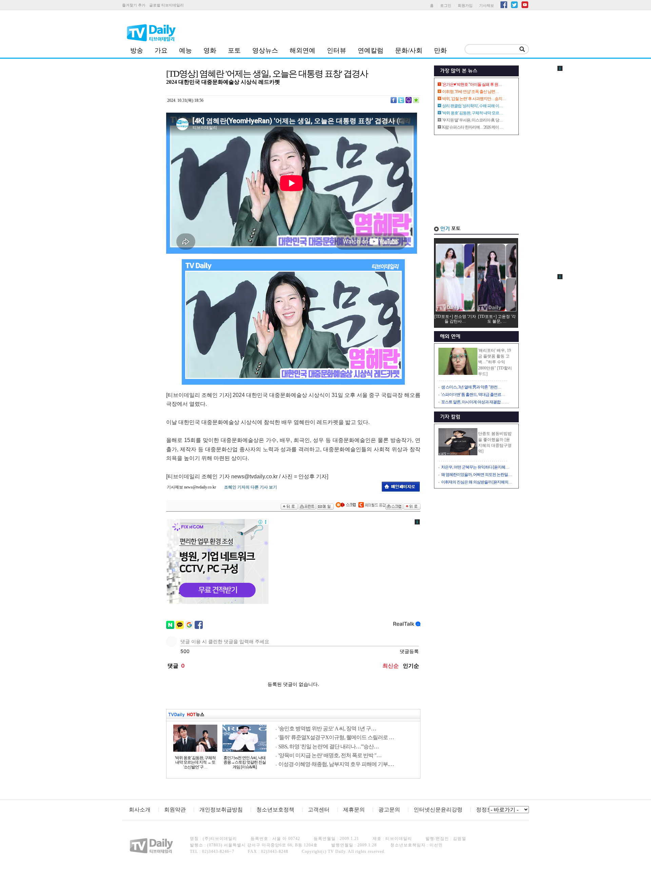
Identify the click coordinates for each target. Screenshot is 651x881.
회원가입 (465, 5)
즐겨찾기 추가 (133, 5)
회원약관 (175, 809)
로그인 (445, 5)
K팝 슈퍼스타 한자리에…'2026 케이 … (472, 127)
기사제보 (486, 5)
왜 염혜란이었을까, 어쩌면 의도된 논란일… (476, 474)
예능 (185, 50)
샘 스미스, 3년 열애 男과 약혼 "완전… (471, 387)
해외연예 (302, 50)
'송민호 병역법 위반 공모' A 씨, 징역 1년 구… (327, 728)
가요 (161, 50)
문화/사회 (408, 50)
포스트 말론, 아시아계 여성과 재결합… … (475, 402)
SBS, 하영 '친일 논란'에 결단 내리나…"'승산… (328, 746)
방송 (136, 50)
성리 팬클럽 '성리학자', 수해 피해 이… (472, 105)
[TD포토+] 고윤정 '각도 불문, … (497, 319)
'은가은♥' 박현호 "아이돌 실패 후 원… (472, 84)
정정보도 (487, 809)
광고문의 (389, 809)
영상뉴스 (265, 50)
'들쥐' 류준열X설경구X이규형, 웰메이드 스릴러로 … (336, 737)
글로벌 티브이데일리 (166, 5)
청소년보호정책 (275, 809)
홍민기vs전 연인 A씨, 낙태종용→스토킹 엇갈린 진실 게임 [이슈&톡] (244, 762)
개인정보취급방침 (221, 809)
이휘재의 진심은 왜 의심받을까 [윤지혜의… (476, 482)
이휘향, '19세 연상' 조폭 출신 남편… (470, 91)
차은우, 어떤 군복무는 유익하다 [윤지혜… (475, 467)
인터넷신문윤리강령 (438, 809)
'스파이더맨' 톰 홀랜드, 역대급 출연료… (473, 394)
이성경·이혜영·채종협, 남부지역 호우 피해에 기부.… (336, 764)
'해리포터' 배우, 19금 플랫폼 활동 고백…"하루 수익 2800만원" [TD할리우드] (495, 362)
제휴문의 (354, 809)
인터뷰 (336, 50)
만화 (440, 50)
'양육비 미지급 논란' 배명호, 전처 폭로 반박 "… (329, 755)
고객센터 (319, 809)
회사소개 (140, 809)
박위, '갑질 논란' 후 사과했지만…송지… (474, 98)
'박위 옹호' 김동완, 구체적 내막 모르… (472, 113)
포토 (234, 50)
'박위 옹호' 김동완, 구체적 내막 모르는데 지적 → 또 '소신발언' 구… (195, 762)
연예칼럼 (370, 50)
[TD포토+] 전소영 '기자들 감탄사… (455, 319)
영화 (209, 50)
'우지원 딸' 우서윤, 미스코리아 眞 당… (472, 120)
